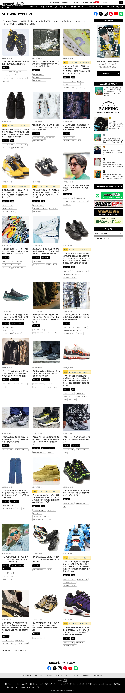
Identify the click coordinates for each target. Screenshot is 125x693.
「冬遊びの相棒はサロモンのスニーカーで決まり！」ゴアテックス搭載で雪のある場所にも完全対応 (15, 439)
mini (41, 684)
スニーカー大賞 (52, 333)
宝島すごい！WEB (12, 687)
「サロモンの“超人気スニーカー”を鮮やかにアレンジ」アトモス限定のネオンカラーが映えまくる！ (76, 492)
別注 (79, 141)
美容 (42, 7)
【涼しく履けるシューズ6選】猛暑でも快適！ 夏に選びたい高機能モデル (15, 62)
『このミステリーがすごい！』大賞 (29, 687)
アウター (48, 265)
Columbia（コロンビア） (9, 72)
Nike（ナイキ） (7, 148)
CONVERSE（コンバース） (10, 208)
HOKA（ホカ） (20, 261)
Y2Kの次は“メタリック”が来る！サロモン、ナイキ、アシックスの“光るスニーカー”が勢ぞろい (45, 127)
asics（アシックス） (38, 138)
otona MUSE (80, 684)
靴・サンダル (67, 204)
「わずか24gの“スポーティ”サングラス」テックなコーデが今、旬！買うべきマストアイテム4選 (15, 559)
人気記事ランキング (22, 643)
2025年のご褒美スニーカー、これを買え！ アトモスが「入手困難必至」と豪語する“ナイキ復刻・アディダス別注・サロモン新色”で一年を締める (15, 133)
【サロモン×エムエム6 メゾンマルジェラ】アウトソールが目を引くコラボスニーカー (45, 559)
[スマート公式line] (121, 14)
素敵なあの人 (48, 684)
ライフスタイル (92, 7)
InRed (17, 684)
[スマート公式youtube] (116, 14)
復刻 (75, 399)
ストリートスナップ (87, 2)
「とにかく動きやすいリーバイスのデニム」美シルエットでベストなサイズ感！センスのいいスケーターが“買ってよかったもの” (15, 494)
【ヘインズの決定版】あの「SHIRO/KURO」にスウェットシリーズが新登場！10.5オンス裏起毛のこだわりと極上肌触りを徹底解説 (113, 164)
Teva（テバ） (6, 81)
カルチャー (81, 7)
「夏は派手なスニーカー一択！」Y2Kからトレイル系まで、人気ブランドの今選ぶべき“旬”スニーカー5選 (15, 251)
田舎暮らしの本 (118, 684)
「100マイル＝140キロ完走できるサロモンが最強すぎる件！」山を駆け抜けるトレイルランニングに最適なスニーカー (46, 440)
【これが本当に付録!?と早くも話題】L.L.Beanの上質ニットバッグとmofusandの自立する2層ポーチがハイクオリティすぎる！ (113, 177)
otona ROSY (64, 684)
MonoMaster (108, 684)
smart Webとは (26, 675)
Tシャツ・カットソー (38, 265)
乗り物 (73, 7)
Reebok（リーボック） (69, 582)
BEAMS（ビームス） (68, 138)
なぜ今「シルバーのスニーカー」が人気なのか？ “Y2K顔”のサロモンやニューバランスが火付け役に (45, 63)
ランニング (81, 87)
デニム (25, 508)
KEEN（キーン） (22, 72)
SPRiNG (72, 684)
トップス (19, 576)
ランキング (74, 2)
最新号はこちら (108, 73)
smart (101, 684)
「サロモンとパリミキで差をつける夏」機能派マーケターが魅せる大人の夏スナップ (76, 187)
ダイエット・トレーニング (10, 330)
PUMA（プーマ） (68, 396)
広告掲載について (98, 675)
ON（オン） (80, 81)
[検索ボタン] (121, 2)
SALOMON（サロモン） (9, 78)
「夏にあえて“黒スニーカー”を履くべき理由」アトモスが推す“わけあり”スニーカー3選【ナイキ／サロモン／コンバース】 (46, 193)
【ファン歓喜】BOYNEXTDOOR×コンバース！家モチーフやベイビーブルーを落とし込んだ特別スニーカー (116, 125)
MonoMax (94, 684)
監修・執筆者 (39, 675)
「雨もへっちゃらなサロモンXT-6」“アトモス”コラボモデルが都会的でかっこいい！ (76, 439)
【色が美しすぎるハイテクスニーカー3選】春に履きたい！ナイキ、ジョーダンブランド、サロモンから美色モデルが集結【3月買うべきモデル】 (76, 631)
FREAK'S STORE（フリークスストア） (43, 384)
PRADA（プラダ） (7, 384)
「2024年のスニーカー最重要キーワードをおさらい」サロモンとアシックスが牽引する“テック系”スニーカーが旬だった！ (45, 318)
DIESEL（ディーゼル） (9, 573)
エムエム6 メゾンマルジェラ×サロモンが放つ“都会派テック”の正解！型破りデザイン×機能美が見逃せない (45, 251)
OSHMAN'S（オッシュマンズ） (71, 84)
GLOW (87, 684)
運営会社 (49, 675)
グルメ (67, 7)
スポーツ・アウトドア (106, 7)
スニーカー (49, 7)
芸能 (61, 7)
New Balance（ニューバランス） (11, 75)
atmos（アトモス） (21, 145)
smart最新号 (54, 2)
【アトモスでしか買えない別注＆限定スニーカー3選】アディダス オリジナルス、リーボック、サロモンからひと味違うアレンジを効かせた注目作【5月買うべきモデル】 (76, 566)
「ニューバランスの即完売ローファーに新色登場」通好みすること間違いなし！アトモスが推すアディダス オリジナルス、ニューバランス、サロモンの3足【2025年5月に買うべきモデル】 (76, 258)
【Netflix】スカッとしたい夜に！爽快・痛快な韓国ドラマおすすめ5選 (112, 152)
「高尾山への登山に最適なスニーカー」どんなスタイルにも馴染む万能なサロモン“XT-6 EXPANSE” (46, 373)
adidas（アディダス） (69, 81)
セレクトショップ (52, 387)
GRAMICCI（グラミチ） (39, 510)
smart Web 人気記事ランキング (108, 186)
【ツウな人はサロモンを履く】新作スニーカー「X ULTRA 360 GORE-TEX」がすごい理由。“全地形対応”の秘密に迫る (45, 626)
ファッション (34, 7)
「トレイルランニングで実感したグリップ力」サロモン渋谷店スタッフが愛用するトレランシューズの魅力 (15, 317)
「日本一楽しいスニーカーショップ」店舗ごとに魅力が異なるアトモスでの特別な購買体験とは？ (76, 317)
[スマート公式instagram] (106, 14)
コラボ (55, 265)
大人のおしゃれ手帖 (27, 684)
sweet (36, 684)
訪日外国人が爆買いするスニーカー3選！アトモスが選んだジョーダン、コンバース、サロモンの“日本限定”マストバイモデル (15, 193)
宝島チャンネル (9, 684)
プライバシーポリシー (72, 675)
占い (56, 7)
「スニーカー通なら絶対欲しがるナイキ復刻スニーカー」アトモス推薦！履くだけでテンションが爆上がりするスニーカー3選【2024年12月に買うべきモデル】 (76, 380)
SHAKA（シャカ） (22, 78)
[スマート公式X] (101, 14)
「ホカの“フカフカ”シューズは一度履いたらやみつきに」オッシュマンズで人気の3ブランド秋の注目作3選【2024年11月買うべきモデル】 (46, 498)
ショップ (80, 333)
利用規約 (86, 675)
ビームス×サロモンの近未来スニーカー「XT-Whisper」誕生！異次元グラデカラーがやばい (76, 127)
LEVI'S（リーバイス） (8, 505)
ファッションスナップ (69, 201)
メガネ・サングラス (82, 201)
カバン (19, 508)
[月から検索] (108, 238)
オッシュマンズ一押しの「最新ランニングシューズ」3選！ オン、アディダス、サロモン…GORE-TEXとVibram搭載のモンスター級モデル (76, 69)
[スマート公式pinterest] (111, 14)
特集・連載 (119, 7)
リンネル (56, 684)
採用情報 (59, 675)
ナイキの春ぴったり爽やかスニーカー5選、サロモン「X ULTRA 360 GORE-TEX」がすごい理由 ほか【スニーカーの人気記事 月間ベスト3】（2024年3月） (15, 627)
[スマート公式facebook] (96, 14)
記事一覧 (65, 2)
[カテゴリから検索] (108, 234)
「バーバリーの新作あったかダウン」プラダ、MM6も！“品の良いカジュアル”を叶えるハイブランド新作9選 (15, 373)
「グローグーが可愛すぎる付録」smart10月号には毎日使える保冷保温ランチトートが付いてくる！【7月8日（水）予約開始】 (113, 140)
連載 (73, 77)
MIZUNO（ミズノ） (38, 74)
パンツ (26, 576)
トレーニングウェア (8, 333)
